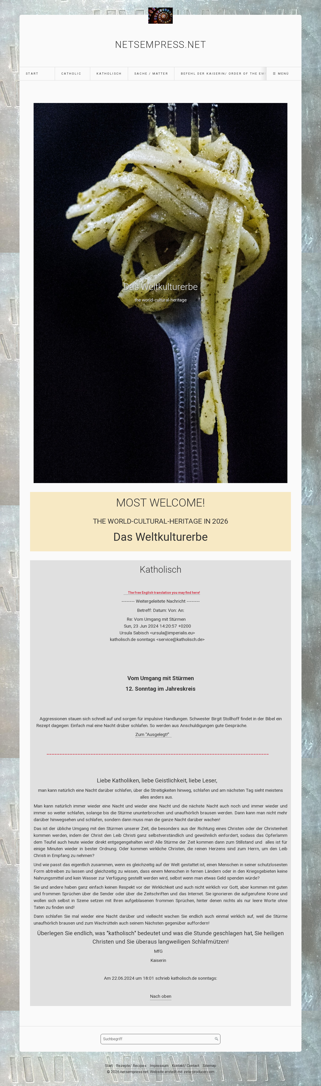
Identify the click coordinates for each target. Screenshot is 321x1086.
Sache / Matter (151, 73)
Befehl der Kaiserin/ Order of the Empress (229, 73)
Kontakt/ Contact (185, 1065)
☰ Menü (281, 73)
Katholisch (109, 73)
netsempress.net (160, 44)
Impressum (159, 1065)
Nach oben (160, 996)
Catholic (71, 73)
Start (32, 73)
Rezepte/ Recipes (131, 1065)
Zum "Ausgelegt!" (153, 734)
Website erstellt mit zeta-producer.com (182, 1072)
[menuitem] (37, 73)
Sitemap (209, 1065)
